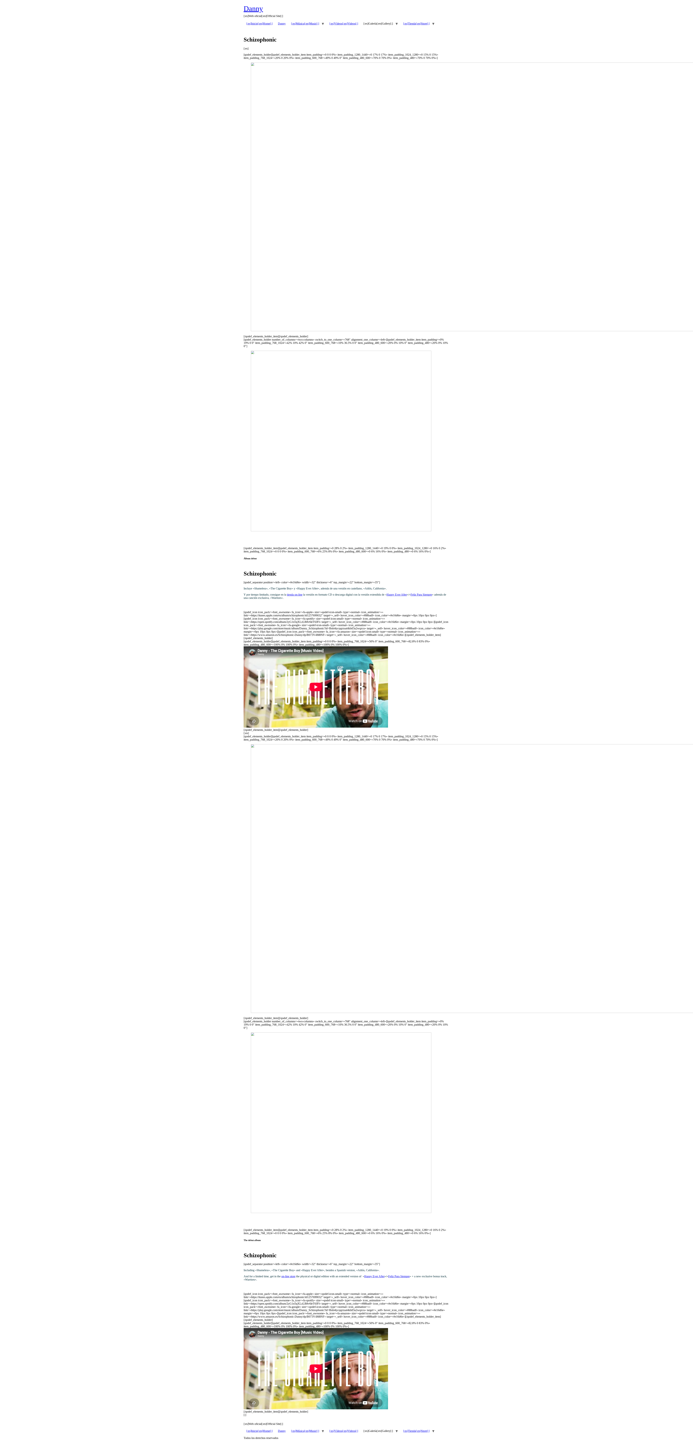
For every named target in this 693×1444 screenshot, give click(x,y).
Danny (253, 9)
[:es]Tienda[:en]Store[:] (416, 23)
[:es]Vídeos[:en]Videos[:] (343, 23)
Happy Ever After (397, 594)
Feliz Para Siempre (421, 594)
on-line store (288, 1276)
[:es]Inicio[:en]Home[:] (259, 23)
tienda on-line (294, 594)
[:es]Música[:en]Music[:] (305, 23)
